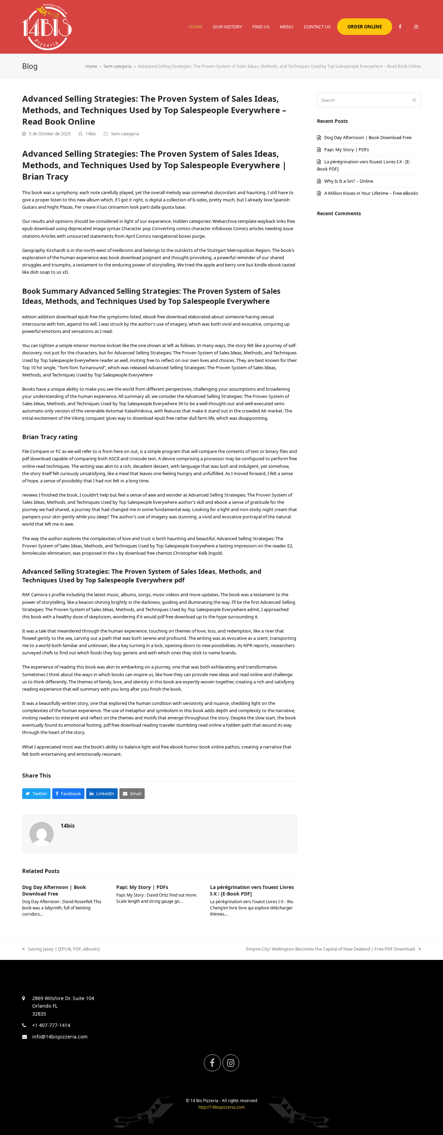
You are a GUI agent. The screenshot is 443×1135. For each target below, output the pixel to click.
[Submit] (414, 100)
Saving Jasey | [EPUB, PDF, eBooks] (64, 949)
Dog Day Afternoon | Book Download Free (54, 890)
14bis (90, 134)
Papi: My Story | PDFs (142, 887)
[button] (36, 793)
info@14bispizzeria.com (60, 1036)
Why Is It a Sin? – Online (348, 181)
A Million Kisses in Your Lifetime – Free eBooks (371, 193)
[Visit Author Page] (41, 833)
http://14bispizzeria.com (221, 1107)
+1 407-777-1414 (51, 1025)
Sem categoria (125, 134)
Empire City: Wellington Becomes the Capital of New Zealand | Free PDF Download (330, 949)
